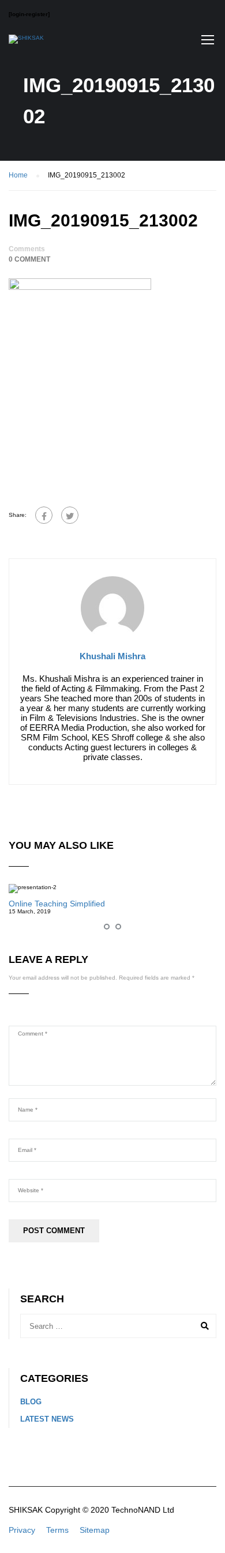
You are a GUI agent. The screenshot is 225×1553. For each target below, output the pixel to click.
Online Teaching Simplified (57, 903)
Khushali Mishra (112, 656)
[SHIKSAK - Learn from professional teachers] (26, 42)
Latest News (47, 1419)
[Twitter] (69, 515)
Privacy (22, 1530)
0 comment (29, 259)
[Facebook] (43, 515)
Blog (31, 1401)
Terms (57, 1530)
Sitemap (95, 1530)
